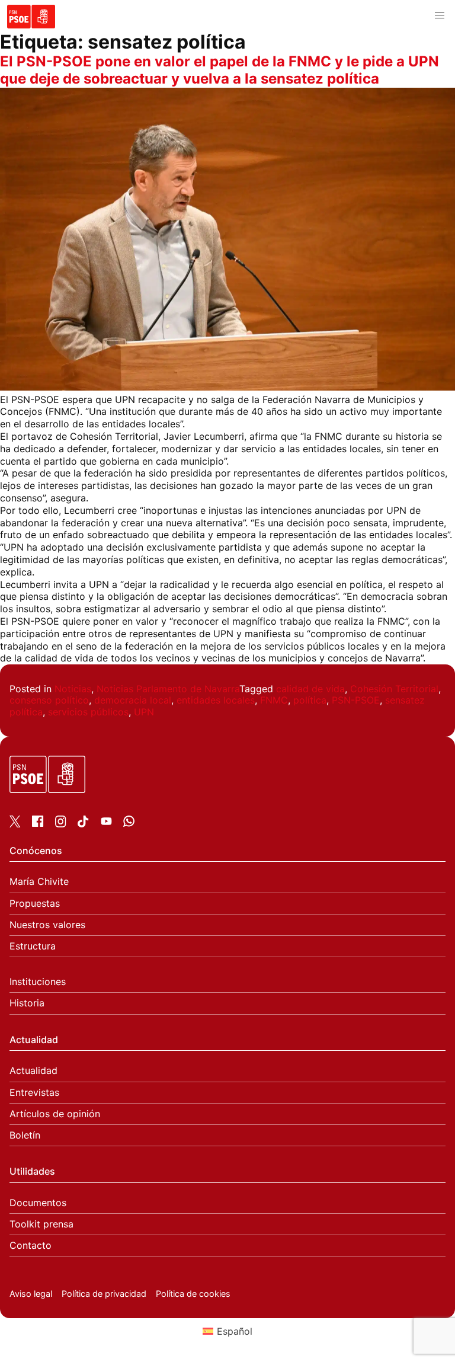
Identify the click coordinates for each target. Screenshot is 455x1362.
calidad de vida (310, 689)
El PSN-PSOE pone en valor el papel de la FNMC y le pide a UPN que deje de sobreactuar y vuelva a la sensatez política (219, 70)
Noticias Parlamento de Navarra (168, 689)
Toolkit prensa (41, 1224)
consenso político (49, 700)
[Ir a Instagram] (60, 824)
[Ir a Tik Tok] (83, 824)
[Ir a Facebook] (37, 823)
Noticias (73, 689)
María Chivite (39, 881)
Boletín (24, 1135)
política (309, 700)
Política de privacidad (104, 1294)
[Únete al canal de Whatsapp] (128, 823)
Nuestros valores (47, 925)
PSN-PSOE (356, 700)
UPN (144, 712)
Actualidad (33, 1070)
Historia (26, 1003)
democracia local (132, 700)
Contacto (30, 1245)
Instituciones (37, 981)
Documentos (37, 1202)
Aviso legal (30, 1294)
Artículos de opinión (54, 1114)
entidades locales (216, 700)
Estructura (32, 946)
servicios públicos (88, 712)
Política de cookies (193, 1294)
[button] (439, 15)
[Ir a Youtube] (106, 823)
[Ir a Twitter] (15, 824)
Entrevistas (34, 1092)
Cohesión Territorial (394, 689)
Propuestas (34, 903)
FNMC (274, 700)
